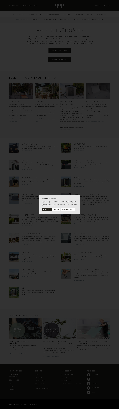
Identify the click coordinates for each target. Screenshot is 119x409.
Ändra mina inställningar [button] (68, 209)
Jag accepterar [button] (46, 209)
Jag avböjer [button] (56, 209)
